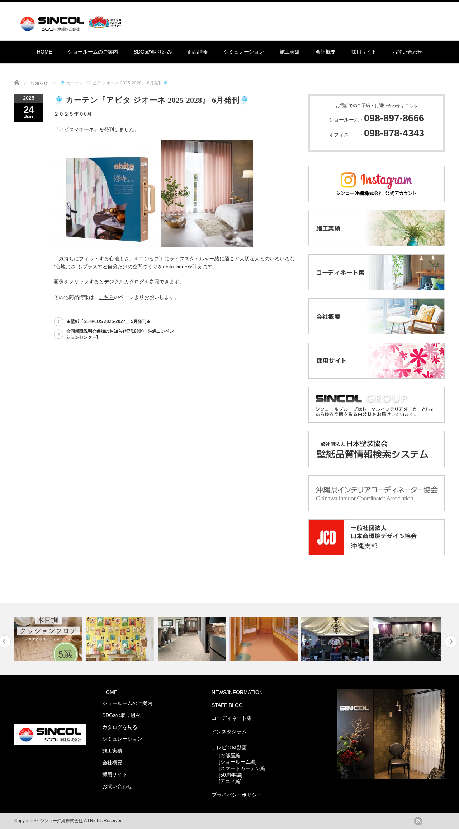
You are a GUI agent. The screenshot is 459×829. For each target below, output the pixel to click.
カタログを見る (119, 727)
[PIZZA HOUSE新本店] (336, 639)
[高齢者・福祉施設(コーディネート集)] (264, 639)
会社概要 (326, 52)
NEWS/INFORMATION (237, 692)
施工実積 (112, 751)
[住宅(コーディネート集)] (121, 639)
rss (418, 821)
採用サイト (364, 52)
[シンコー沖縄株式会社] (72, 27)
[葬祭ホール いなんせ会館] (408, 639)
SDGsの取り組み (153, 52)
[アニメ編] (230, 781)
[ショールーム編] (238, 762)
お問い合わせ (407, 52)
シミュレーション (244, 52)
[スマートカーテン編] (243, 768)
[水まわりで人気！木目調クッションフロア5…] (49, 639)
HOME (44, 52)
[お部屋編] (230, 755)
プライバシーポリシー (237, 795)
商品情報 (198, 52)
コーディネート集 (232, 718)
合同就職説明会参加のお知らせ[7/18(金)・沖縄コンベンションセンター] (120, 334)
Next (451, 641)
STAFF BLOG (227, 705)
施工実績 (290, 52)
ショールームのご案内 (93, 52)
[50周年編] (230, 775)
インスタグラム (229, 732)
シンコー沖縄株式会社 (61, 820)
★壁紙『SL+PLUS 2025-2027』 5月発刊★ (108, 321)
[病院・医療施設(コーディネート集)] (193, 639)
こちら (106, 297)
